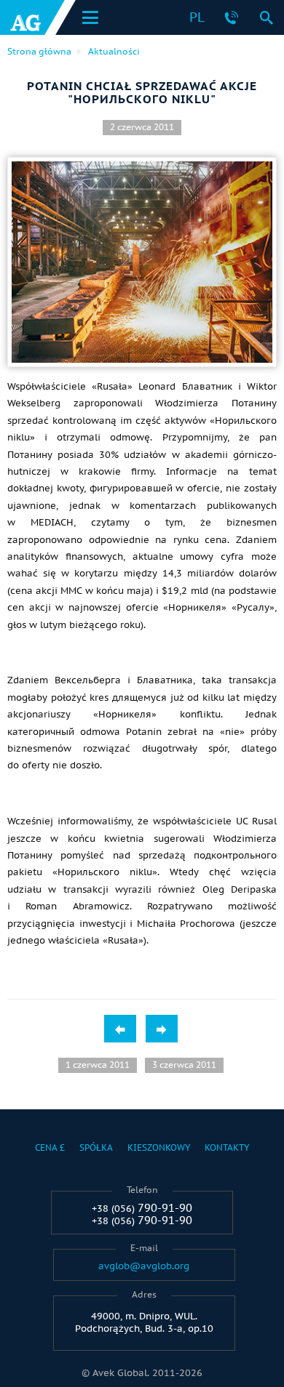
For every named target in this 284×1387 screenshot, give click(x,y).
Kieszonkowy (158, 1147)
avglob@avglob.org (143, 1266)
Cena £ (50, 1147)
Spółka (96, 1147)
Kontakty (227, 1147)
